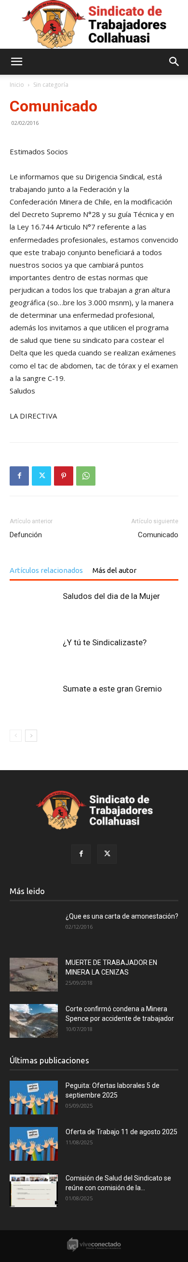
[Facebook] (19, 476)
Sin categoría (50, 85)
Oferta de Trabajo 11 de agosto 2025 (121, 1132)
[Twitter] (41, 476)
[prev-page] (16, 736)
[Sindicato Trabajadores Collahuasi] (94, 24)
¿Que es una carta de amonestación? (122, 916)
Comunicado (158, 534)
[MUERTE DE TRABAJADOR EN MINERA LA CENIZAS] (34, 974)
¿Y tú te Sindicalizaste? (105, 642)
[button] (16, 62)
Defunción (26, 534)
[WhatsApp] (85, 476)
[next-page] (31, 736)
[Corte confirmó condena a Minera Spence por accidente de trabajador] (34, 1021)
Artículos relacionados (46, 570)
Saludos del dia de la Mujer (111, 596)
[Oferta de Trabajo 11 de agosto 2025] (34, 1144)
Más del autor (114, 570)
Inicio (17, 85)
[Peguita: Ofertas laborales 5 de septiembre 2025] (34, 1097)
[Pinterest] (63, 476)
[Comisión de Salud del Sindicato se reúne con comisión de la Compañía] (34, 1190)
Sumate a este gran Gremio (112, 688)
